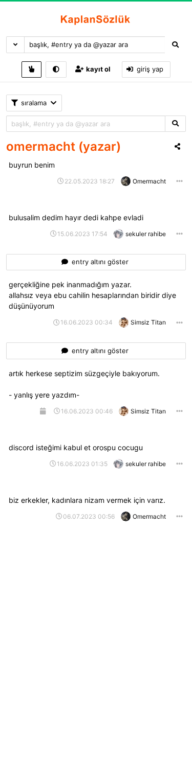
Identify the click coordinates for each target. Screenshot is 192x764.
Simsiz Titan (148, 322)
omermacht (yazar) (63, 146)
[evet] (175, 123)
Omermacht (149, 181)
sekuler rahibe (145, 234)
